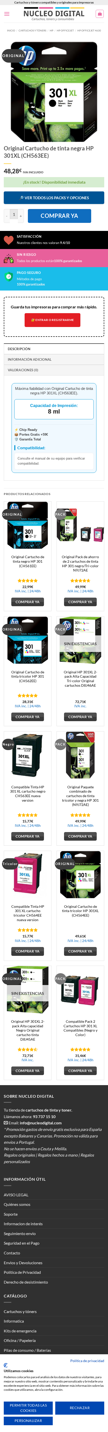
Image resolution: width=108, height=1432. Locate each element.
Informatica (14, 1321)
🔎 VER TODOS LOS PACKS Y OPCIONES (54, 197)
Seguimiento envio (20, 1233)
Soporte (11, 1214)
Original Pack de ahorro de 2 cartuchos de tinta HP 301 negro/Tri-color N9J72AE (80, 563)
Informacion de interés (23, 1223)
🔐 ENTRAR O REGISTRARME (52, 320)
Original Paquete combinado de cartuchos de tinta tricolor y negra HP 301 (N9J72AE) (80, 796)
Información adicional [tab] (29, 359)
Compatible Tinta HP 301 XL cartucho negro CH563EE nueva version (27, 793)
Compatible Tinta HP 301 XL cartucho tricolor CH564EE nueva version (27, 913)
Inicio (11, 30)
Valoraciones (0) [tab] (23, 370)
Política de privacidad (87, 1361)
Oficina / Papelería (20, 1340)
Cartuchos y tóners (32, 30)
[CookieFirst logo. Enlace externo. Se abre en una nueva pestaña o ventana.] (6, 1365)
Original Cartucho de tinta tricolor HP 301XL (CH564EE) (80, 911)
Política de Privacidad (22, 1272)
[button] (7, 14)
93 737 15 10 (44, 1116)
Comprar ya (59, 215)
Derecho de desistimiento (26, 1282)
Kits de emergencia (20, 1330)
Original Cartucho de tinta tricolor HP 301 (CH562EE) (27, 676)
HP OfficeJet (65, 30)
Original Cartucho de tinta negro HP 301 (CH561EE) (27, 561)
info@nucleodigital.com (41, 1122)
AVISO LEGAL (16, 1194)
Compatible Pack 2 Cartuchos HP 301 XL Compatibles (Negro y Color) (80, 1028)
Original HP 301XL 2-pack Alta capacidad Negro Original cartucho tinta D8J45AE (27, 1030)
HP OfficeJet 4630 (89, 30)
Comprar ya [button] (27, 602)
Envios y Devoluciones (23, 1262)
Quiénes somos (17, 1204)
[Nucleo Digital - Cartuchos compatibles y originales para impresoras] (54, 14)
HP (51, 30)
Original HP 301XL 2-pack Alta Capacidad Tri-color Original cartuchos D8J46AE (80, 678)
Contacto (12, 1252)
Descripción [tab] (19, 349)
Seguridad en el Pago (21, 1243)
